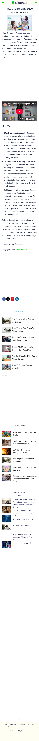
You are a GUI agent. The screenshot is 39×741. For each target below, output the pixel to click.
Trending (5, 724)
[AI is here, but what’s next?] (6, 518)
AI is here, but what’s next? (23, 519)
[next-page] (6, 374)
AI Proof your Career (21, 526)
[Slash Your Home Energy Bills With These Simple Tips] (6, 442)
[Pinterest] (12, 299)
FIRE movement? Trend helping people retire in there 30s (24, 513)
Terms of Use (31, 724)
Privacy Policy (6, 727)
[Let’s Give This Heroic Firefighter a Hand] (6, 451)
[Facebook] (4, 299)
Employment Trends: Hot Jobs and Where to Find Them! (23, 537)
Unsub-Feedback (32, 727)
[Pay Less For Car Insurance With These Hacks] (6, 339)
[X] (8, 299)
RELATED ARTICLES (19, 311)
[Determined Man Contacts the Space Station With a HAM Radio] (6, 477)
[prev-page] (3, 374)
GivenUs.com (21, 250)
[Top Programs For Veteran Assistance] (6, 320)
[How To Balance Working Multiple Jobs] (6, 367)
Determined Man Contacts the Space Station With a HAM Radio (25, 478)
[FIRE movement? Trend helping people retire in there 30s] (6, 509)
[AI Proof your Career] (6, 527)
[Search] (36, 2)
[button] (3, 2)
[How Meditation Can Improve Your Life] (6, 469)
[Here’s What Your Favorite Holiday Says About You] (6, 348)
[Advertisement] (19, 81)
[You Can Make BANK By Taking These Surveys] (6, 358)
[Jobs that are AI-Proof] (6, 544)
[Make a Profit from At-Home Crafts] (6, 434)
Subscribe (22, 724)
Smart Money (14, 724)
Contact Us (15, 727)
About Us (22, 727)
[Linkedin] (17, 299)
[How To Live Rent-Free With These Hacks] (6, 330)
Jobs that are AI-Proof (22, 543)
